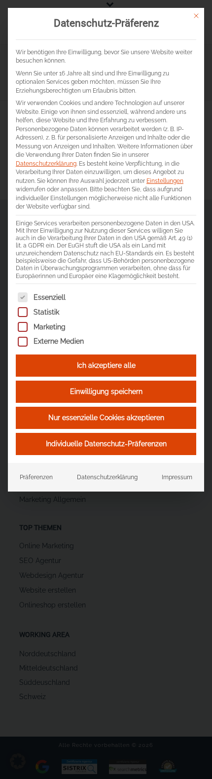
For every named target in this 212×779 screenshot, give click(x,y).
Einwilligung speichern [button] (106, 391)
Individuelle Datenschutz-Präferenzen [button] (106, 444)
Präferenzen (36, 477)
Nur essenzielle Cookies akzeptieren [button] (106, 418)
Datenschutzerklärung (46, 163)
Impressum (177, 477)
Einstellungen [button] (164, 180)
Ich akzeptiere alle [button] (106, 365)
